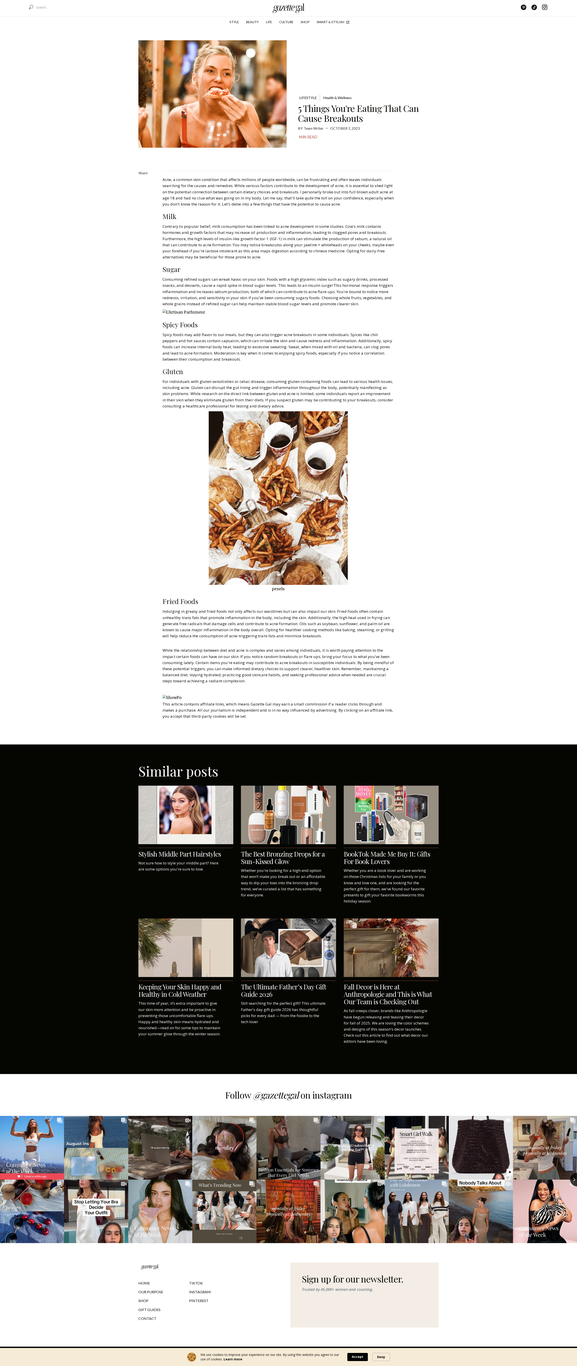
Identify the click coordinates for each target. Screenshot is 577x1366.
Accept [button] (357, 1357)
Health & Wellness (337, 97)
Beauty (252, 22)
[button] (234, 22)
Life (269, 22)
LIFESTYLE (308, 97)
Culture (286, 22)
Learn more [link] (233, 1359)
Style (234, 22)
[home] (288, 7)
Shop (305, 22)
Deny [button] (381, 1357)
